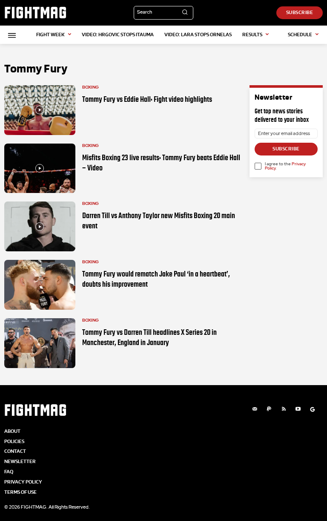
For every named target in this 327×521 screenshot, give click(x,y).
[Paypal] (269, 409)
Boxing (90, 87)
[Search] (184, 13)
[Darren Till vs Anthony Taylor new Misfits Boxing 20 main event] (39, 226)
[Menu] (10, 35)
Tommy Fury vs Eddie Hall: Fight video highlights (147, 99)
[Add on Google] (312, 409)
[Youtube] (298, 409)
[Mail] (255, 409)
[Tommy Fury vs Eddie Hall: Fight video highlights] (39, 110)
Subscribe (286, 149)
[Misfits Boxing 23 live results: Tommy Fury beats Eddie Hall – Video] (39, 168)
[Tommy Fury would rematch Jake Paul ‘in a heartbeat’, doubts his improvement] (39, 285)
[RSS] (283, 409)
